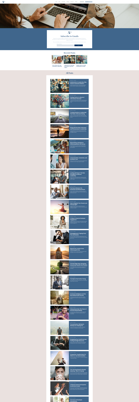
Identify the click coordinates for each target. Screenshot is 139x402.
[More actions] (87, 80)
